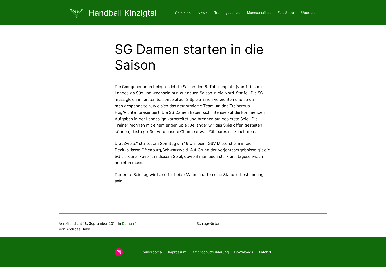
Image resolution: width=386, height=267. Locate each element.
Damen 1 (129, 223)
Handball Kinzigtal (122, 13)
